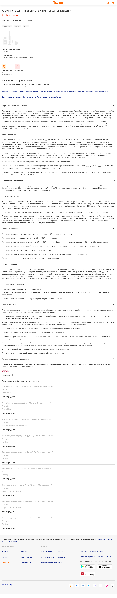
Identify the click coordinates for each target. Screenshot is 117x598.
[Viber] (94, 585)
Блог (60, 562)
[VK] (82, 585)
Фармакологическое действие (13, 92)
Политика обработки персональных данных (96, 557)
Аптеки (4, 557)
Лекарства (6, 562)
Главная (5, 552)
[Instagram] (106, 585)
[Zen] (112, 585)
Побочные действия (85, 92)
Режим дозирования (68, 92)
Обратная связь (26, 557)
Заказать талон (47, 552)
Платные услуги (47, 557)
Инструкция (17, 20)
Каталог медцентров (49, 562)
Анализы (62, 557)
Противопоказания (101, 92)
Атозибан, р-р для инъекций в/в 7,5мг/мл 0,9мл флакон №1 (27, 403)
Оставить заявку (26, 562)
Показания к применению (50, 92)
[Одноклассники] (71, 585)
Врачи (60, 552)
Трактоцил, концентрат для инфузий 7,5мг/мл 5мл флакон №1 (27, 436)
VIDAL (13, 375)
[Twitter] (88, 585)
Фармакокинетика (32, 92)
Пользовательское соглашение (91, 552)
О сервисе (23, 552)
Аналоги (29, 20)
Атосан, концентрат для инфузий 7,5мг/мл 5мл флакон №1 (26, 419)
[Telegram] (100, 585)
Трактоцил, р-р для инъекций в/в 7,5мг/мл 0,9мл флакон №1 (27, 468)
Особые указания (29, 97)
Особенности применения (11, 97)
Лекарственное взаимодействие (49, 97)
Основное (5, 20)
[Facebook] (77, 585)
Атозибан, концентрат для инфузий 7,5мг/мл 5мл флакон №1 (27, 386)
